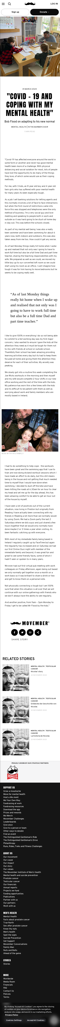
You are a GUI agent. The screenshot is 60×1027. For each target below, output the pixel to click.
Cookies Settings (14, 1020)
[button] (3, 4)
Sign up (15, 12)
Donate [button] (41, 13)
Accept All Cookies (35, 1020)
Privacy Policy (11, 1015)
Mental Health (19, 127)
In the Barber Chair (38, 127)
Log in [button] (54, 4)
